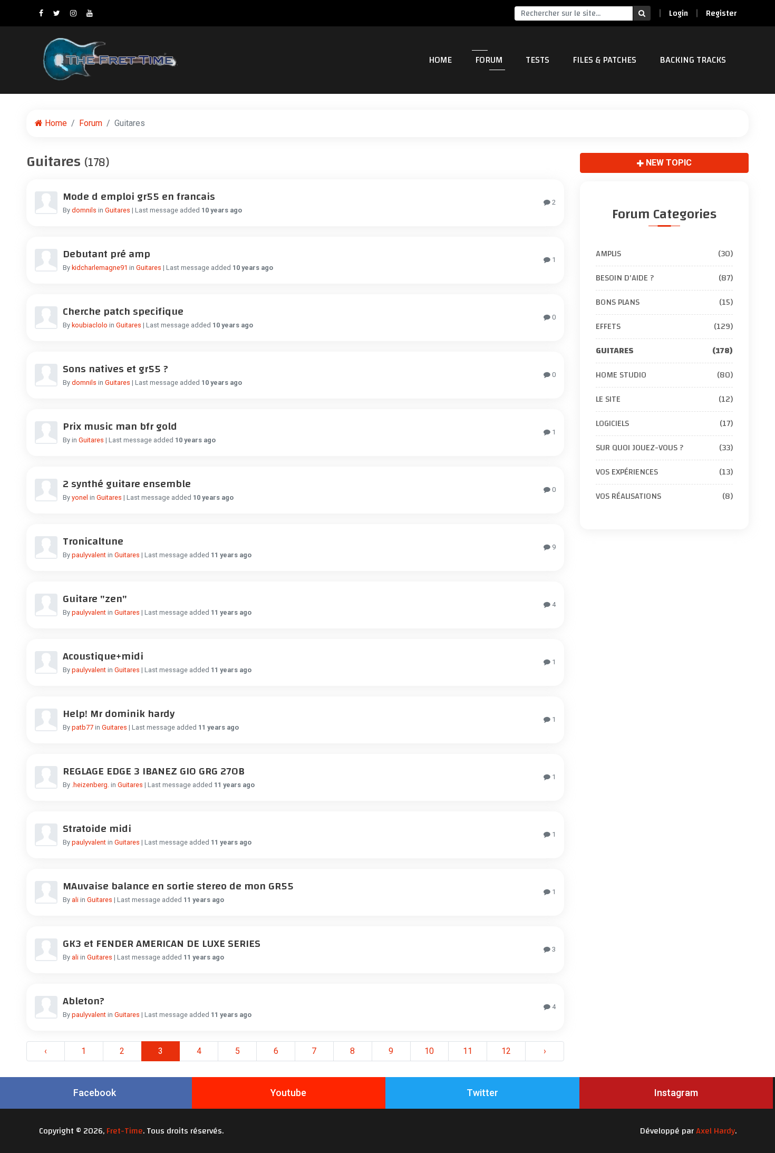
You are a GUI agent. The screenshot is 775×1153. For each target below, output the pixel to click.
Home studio (664, 375)
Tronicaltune (93, 541)
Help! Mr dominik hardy (119, 714)
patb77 (82, 727)
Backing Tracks (693, 60)
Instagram (676, 1092)
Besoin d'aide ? (664, 278)
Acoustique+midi (103, 656)
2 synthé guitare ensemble (127, 484)
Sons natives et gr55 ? (115, 369)
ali (75, 900)
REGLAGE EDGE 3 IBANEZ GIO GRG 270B (154, 771)
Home (440, 60)
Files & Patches (604, 60)
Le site (664, 399)
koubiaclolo (90, 325)
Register (721, 13)
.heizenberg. (90, 785)
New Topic (668, 163)
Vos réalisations (664, 496)
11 (467, 1051)
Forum (488, 60)
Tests (537, 60)
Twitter (482, 1092)
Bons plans (664, 302)
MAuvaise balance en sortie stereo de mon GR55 (178, 886)
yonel (80, 497)
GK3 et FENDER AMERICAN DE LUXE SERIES (161, 943)
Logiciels (664, 423)
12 (506, 1051)
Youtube (288, 1092)
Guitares (117, 210)
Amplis (664, 253)
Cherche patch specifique (123, 311)
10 (429, 1051)
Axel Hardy (715, 1131)
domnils (84, 210)
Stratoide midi (97, 828)
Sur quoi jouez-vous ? (664, 448)
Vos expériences (664, 472)
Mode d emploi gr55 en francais (139, 196)
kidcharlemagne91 (100, 268)
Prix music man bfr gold (120, 426)
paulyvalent (89, 555)
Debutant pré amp (106, 254)
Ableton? (83, 1001)
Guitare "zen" (95, 599)
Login (678, 13)
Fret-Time (124, 1131)
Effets (664, 326)
